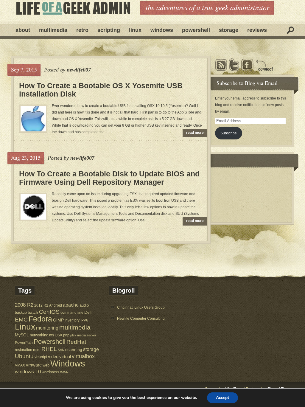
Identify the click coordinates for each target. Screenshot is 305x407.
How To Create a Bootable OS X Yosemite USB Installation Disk (101, 89)
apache (71, 304)
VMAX (20, 365)
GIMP (58, 320)
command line (71, 312)
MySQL (22, 335)
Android (55, 305)
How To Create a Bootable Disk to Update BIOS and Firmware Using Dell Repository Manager (109, 178)
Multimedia (53, 30)
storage (91, 349)
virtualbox (83, 356)
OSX (58, 335)
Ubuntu (24, 356)
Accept (222, 397)
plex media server (83, 335)
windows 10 (28, 372)
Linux (135, 30)
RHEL (49, 349)
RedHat (76, 342)
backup (21, 312)
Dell (87, 312)
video (53, 356)
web (46, 365)
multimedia (75, 327)
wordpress (50, 372)
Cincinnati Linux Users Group (141, 307)
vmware (34, 365)
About (22, 30)
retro (37, 350)
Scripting (108, 30)
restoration (23, 350)
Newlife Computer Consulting (141, 318)
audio (84, 305)
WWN (64, 372)
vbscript (41, 357)
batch (33, 312)
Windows (161, 30)
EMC (21, 319)
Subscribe (228, 133)
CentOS (49, 312)
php (66, 335)
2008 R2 (24, 305)
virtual (65, 356)
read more (195, 133)
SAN (61, 350)
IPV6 (84, 320)
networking (39, 335)
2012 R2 (41, 305)
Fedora (40, 319)
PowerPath (24, 342)
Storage (228, 30)
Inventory (72, 320)
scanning (73, 349)
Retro (82, 30)
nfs (51, 335)
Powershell (196, 30)
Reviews (257, 30)
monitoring (47, 327)
